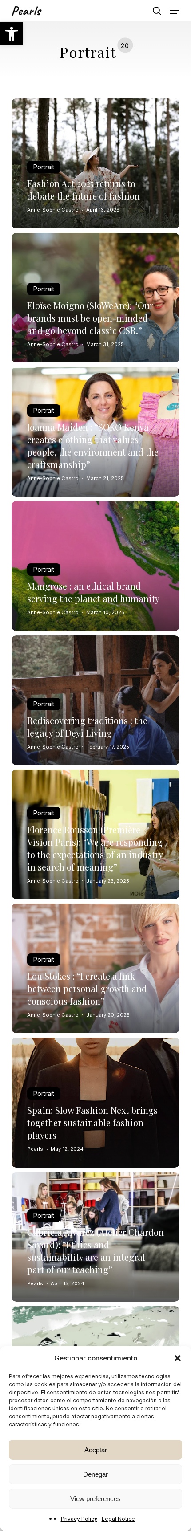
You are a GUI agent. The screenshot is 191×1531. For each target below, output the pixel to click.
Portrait (43, 167)
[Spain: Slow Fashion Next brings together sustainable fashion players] (95, 1102)
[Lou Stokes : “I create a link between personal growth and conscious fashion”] (95, 968)
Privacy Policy (79, 1518)
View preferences (95, 1498)
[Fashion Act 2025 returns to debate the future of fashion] (95, 163)
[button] (11, 33)
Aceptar (95, 1450)
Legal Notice (118, 1518)
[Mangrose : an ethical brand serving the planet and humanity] (95, 566)
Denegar (95, 1474)
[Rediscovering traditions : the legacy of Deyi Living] (95, 700)
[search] (156, 10)
